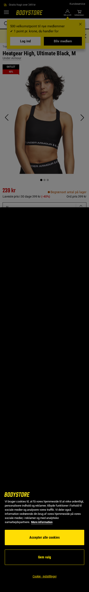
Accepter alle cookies (44, 537)
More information (41, 522)
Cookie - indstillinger (45, 576)
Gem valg (44, 557)
